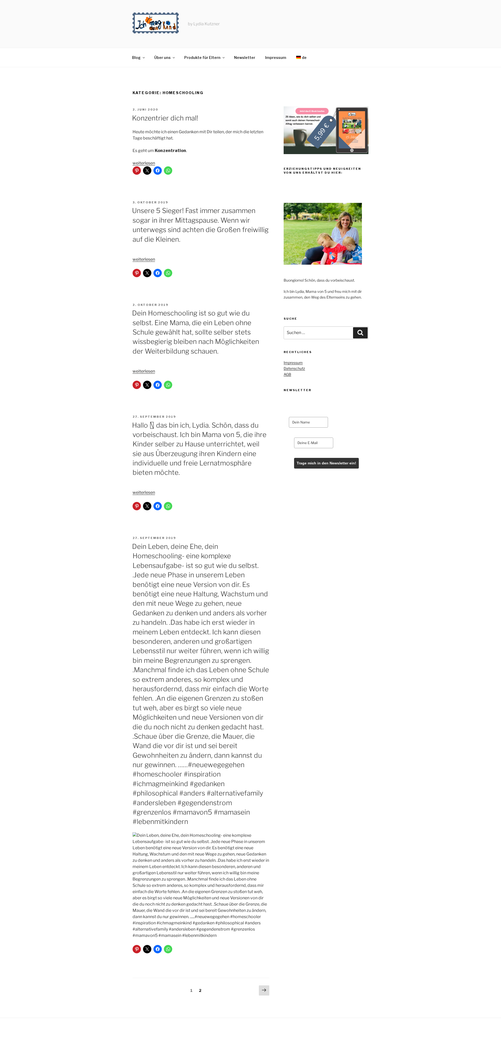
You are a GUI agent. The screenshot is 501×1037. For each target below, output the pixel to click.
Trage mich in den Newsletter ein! (326, 463)
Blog (136, 57)
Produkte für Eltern (202, 57)
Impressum (275, 57)
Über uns (162, 57)
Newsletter (244, 57)
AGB (287, 374)
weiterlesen (144, 163)
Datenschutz (294, 368)
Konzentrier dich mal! (165, 118)
